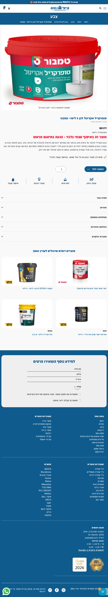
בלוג (102, 427)
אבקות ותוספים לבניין (42, 424)
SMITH (48, 500)
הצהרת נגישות (98, 442)
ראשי (86, 22)
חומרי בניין (46, 421)
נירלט (49, 512)
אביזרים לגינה (98, 493)
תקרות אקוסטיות (97, 496)
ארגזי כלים (99, 487)
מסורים (101, 481)
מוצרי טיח (47, 427)
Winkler (47, 493)
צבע (73, 22)
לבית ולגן (100, 490)
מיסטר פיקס (46, 509)
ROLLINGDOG (45, 490)
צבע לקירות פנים (61, 22)
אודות (101, 424)
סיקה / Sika (46, 496)
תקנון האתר (60, 394)
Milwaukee (46, 484)
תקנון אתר (99, 433)
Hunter (48, 478)
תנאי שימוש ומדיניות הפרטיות (40, 394)
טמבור (48, 506)
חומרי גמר (99, 500)
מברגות (101, 478)
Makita (48, 481)
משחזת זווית (98, 484)
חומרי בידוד (46, 430)
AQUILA (47, 469)
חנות (79, 22)
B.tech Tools (45, 475)
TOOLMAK (46, 487)
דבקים (48, 433)
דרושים (101, 430)
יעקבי (48, 503)
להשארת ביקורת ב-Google (91, 550)
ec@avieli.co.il (91, 538)
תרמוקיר (47, 515)
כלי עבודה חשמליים (95, 472)
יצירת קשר (99, 452)
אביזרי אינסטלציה (43, 436)
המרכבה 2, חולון (90, 531)
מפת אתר (100, 445)
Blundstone (46, 472)
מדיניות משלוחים (96, 439)
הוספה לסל (95, 169)
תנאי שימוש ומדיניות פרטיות (92, 436)
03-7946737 (93, 534)
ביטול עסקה (99, 448)
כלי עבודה (99, 469)
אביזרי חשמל (45, 439)
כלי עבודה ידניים (97, 475)
